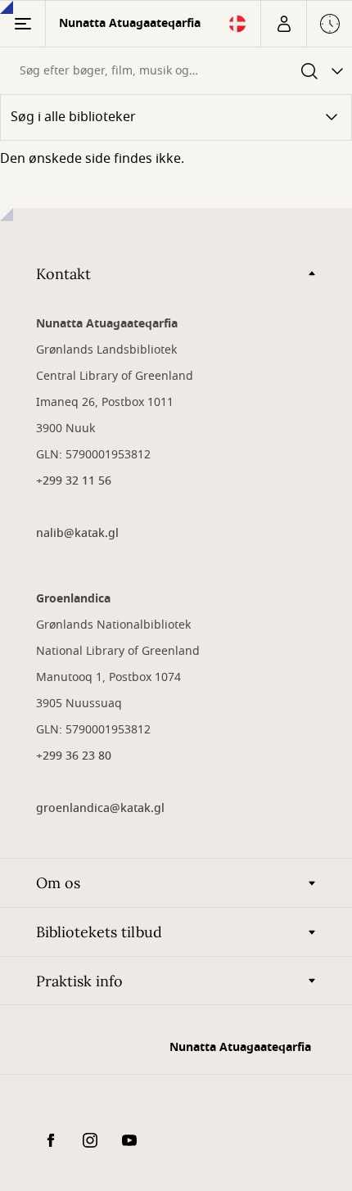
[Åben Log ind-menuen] (283, 24)
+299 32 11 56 (73, 480)
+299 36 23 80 (73, 756)
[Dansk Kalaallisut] (237, 29)
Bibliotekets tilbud (99, 932)
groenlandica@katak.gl (100, 808)
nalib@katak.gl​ (77, 533)
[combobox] (145, 70)
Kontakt (63, 273)
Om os (58, 882)
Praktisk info (79, 981)
